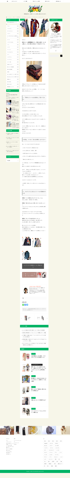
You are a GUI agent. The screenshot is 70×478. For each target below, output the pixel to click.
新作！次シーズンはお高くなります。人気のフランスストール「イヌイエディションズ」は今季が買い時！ (38, 369)
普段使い (50, 463)
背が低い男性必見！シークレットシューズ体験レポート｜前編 (34, 332)
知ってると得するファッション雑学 (10, 444)
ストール (22, 19)
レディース (50, 459)
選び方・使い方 (47, 1)
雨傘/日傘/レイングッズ (12, 86)
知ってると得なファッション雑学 (12, 74)
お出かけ (56, 443)
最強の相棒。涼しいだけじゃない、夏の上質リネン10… (15, 110)
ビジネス (51, 454)
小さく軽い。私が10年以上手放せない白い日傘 (15, 124)
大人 (45, 461)
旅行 (57, 461)
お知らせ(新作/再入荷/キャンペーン (12, 22)
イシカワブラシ (12, 28)
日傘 (61, 461)
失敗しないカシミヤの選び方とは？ (38, 400)
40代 (31, 308)
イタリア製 (56, 445)
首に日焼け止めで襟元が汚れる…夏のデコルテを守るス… (15, 103)
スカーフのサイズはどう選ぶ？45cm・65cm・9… (12, 95)
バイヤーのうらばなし (12, 42)
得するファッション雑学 (36, 1)
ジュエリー (12, 33)
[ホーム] (7, 1)
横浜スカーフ (60, 463)
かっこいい (39, 308)
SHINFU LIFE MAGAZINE (34, 471)
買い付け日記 (12, 81)
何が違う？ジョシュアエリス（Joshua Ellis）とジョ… (12, 142)
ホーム (7, 440)
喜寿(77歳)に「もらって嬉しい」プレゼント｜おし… (15, 117)
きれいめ (45, 445)
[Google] (23, 298)
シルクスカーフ (51, 450)
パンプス (45, 454)
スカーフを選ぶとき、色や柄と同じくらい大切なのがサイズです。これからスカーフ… (12, 98)
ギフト (45, 450)
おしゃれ (36, 308)
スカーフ (45, 452)
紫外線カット (12, 79)
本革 (55, 463)
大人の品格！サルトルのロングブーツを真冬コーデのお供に (13, 138)
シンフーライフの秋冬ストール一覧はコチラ (33, 266)
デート (56, 452)
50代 (33, 308)
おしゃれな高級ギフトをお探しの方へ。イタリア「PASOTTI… (13, 147)
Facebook (15, 444)
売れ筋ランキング (12, 64)
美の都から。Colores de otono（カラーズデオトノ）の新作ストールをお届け (38, 380)
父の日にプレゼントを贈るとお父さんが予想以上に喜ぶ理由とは (13, 151)
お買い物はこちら (58, 1)
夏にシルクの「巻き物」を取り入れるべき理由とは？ (38, 390)
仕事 (55, 459)
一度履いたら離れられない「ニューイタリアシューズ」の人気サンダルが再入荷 (34, 336)
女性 (49, 461)
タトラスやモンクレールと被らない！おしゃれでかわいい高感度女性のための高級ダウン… (34, 344)
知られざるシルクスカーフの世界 (12, 76)
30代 (29, 308)
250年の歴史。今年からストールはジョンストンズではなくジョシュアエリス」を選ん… (34, 340)
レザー (45, 459)
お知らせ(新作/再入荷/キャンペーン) (37, 364)
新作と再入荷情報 (12, 69)
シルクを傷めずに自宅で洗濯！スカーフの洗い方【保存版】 (34, 330)
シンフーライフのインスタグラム (17, 441)
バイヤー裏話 (25, 1)
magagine (45, 443)
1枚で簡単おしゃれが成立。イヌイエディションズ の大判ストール (38, 356)
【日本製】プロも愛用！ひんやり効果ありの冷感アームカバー (13, 134)
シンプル (57, 450)
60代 (34, 308)
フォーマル (56, 454)
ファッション (12, 49)
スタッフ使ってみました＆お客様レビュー (12, 37)
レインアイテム (12, 59)
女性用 (53, 461)
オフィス (51, 447)
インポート (46, 447)
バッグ (12, 44)
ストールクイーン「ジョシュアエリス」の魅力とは (38, 411)
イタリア (43, 308)
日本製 (45, 463)
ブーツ (12, 54)
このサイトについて (14, 1)
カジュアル (57, 447)
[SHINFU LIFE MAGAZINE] (35, 12)
